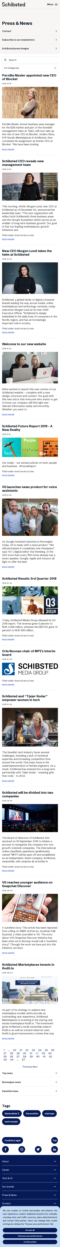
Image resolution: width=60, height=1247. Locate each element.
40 (37, 1056)
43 (5, 1059)
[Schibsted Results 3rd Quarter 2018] (30, 600)
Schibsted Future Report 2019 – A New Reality (27, 428)
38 (24, 1056)
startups (49, 1113)
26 (52, 1050)
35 (5, 1056)
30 (24, 1053)
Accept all (30, 1230)
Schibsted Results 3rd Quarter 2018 (29, 578)
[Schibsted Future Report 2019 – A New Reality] (30, 447)
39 (31, 1056)
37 (18, 1056)
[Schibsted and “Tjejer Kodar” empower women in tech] (30, 726)
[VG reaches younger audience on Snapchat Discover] (30, 907)
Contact (6, 1203)
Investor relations (24, 235)
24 (39, 1050)
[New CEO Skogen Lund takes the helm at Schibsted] (30, 277)
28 (11, 1053)
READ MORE (8, 149)
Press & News (9, 1195)
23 (33, 1050)
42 (50, 1056)
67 (23, 1059)
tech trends (11, 1121)
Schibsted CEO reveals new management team (23, 163)
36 (11, 1056)
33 (43, 1053)
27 (5, 1053)
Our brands (8, 1186)
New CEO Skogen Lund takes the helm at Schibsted (27, 252)
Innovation (32, 1113)
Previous (27, 1066)
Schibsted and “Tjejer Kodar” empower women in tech (25, 698)
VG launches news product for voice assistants (29, 489)
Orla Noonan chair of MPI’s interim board (28, 653)
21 (21, 1050)
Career (5, 1169)
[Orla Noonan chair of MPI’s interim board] (30, 668)
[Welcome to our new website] (30, 367)
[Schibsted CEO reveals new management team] (30, 186)
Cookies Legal (13, 1140)
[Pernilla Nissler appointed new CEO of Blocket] (30, 102)
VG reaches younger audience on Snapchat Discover (27, 884)
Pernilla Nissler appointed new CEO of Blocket (29, 77)
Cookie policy (30, 1242)
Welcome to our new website (24, 344)
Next (35, 1066)
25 (46, 1050)
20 (14, 1050)
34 (49, 1053)
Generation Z (12, 1113)
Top (54, 1140)
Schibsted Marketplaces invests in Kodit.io (28, 966)
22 (26, 1050)
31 (31, 1053)
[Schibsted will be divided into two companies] (30, 818)
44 (11, 1059)
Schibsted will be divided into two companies (27, 794)
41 (44, 1056)
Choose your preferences (30, 1236)
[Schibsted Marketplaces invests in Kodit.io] (30, 989)
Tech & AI (7, 1178)
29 (18, 1053)
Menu (52, 4)
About (5, 1161)
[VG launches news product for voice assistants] (30, 516)
